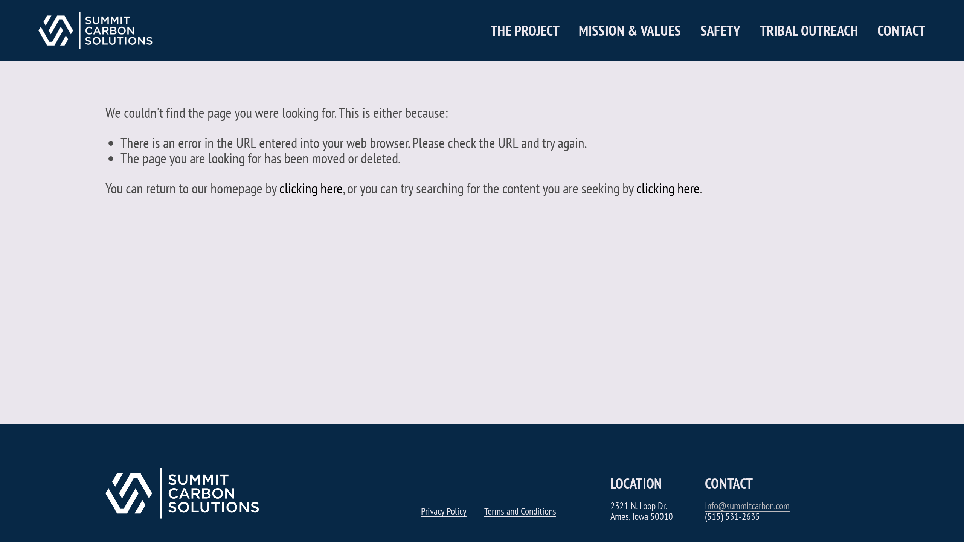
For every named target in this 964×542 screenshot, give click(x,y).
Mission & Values (630, 30)
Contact (901, 30)
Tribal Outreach (809, 30)
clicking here (311, 188)
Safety (720, 30)
